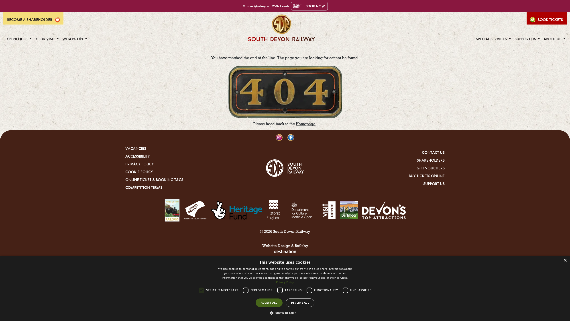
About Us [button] (553, 39)
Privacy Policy (139, 164)
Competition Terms (143, 187)
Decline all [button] (300, 303)
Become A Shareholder (29, 19)
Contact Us (433, 152)
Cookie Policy (139, 171)
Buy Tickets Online (427, 175)
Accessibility (137, 156)
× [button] (565, 260)
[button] (284, 313)
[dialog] (285, 288)
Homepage (306, 123)
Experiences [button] (16, 39)
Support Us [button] (526, 39)
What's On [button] (73, 39)
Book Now (315, 6)
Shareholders (431, 160)
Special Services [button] (492, 39)
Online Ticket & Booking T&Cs (154, 179)
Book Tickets (550, 19)
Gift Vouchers (431, 168)
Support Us (434, 183)
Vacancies (135, 148)
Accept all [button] (269, 303)
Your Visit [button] (45, 39)
